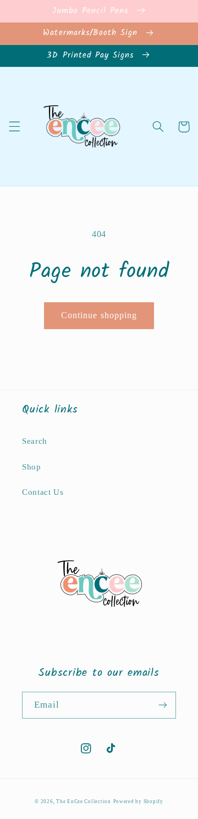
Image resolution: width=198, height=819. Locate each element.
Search (34, 441)
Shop (31, 466)
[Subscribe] (162, 705)
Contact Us (42, 492)
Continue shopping (99, 315)
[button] (14, 126)
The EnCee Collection (83, 801)
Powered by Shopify (138, 801)
